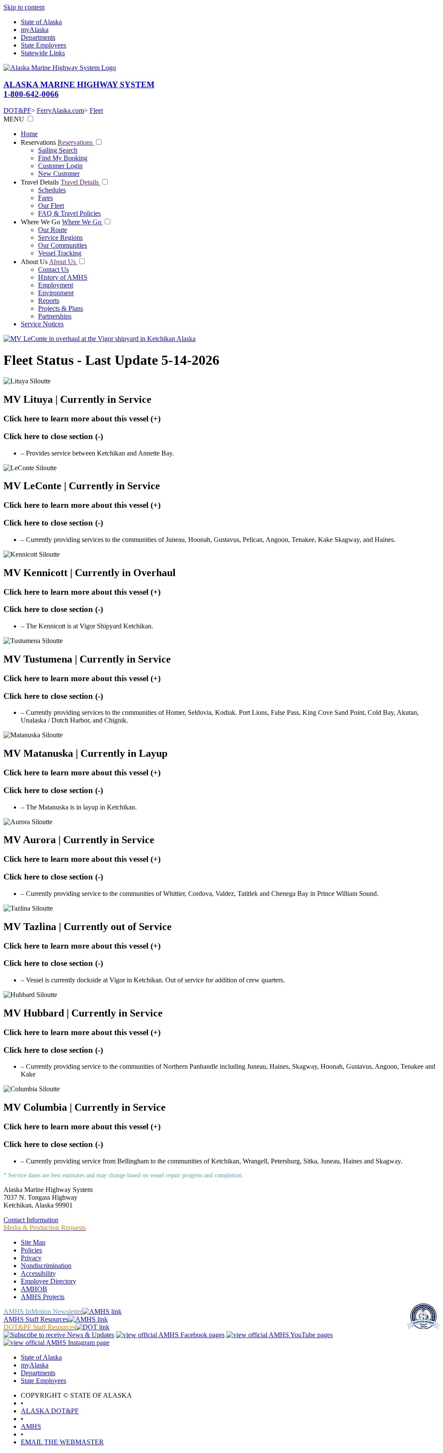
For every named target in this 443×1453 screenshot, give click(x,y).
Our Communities (62, 245)
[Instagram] (56, 1342)
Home (29, 133)
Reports (48, 300)
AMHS (31, 1426)
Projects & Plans (60, 308)
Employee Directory (48, 1281)
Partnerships (54, 316)
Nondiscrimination (46, 1265)
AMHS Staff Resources (35, 1319)
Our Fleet (51, 205)
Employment (55, 285)
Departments (38, 37)
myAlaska (34, 29)
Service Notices (42, 324)
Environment (56, 292)
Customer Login (60, 165)
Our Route (52, 229)
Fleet (96, 110)
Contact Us (53, 269)
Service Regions (60, 237)
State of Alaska (41, 21)
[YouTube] (279, 1334)
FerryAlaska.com (60, 110)
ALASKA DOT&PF (50, 1411)
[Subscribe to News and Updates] (58, 1334)
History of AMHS (62, 277)
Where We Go (41, 222)
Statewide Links (43, 53)
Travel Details (41, 182)
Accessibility (38, 1273)
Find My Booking (62, 158)
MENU (13, 119)
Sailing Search (57, 150)
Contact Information (30, 1220)
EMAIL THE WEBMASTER (62, 1442)
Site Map (33, 1242)
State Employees (43, 45)
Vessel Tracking (59, 253)
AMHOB (34, 1289)
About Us (35, 261)
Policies (31, 1250)
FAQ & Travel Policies (69, 213)
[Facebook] (170, 1334)
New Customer (59, 173)
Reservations (39, 142)
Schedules (52, 190)
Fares (45, 197)
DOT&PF (17, 110)
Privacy (31, 1258)
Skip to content (24, 7)
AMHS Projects (42, 1296)
